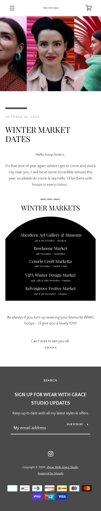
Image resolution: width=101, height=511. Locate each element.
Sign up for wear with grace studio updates (50, 399)
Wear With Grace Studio (62, 467)
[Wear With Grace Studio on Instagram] (50, 453)
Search (50, 380)
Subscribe (75, 424)
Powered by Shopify (51, 473)
